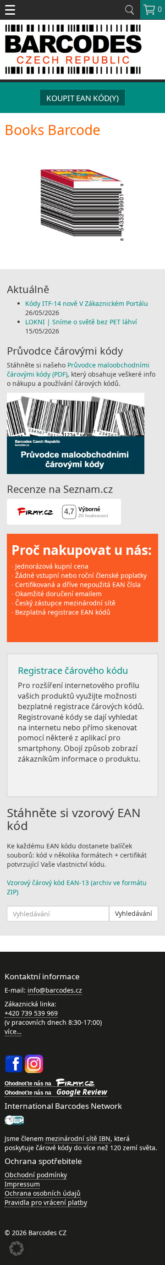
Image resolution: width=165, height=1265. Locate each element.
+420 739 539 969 (31, 1013)
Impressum (22, 1184)
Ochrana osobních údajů (43, 1193)
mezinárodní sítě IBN (77, 1138)
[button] (16, 1248)
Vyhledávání (133, 913)
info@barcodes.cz (55, 990)
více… (13, 1031)
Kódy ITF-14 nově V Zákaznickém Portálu (86, 303)
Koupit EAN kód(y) (82, 98)
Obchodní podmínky (36, 1174)
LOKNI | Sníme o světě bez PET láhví (81, 321)
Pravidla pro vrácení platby (46, 1202)
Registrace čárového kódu (73, 670)
